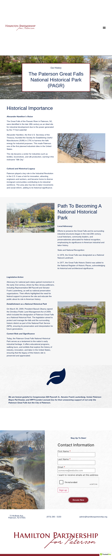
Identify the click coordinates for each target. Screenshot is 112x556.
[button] (104, 28)
